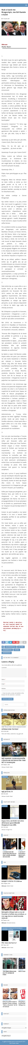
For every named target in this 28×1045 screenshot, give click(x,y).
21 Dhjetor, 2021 (6, 883)
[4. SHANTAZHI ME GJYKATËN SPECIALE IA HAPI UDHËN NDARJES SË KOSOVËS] (10, 843)
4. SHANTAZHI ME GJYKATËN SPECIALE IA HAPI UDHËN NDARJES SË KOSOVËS (9, 854)
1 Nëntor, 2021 (6, 920)
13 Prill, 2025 (5, 731)
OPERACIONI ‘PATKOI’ (10, 729)
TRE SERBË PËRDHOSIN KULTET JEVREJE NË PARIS (9, 973)
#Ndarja (17, 650)
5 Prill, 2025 (5, 794)
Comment (4, 667)
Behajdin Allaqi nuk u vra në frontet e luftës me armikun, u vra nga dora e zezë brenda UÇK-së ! (14, 915)
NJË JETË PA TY (7, 792)
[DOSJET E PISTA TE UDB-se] (14, 872)
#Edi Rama (20, 647)
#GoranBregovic (7, 650)
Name (3, 679)
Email (3, 684)
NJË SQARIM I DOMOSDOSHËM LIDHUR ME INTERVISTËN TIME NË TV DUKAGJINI (14, 760)
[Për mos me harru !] (14, 934)
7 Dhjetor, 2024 (6, 764)
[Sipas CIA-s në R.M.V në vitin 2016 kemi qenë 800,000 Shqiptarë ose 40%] (14, 812)
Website (4, 688)
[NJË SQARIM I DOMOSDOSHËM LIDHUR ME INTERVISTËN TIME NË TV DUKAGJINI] (14, 749)
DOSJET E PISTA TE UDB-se (12, 881)
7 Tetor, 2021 (6, 945)
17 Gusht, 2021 (6, 18)
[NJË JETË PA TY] (14, 783)
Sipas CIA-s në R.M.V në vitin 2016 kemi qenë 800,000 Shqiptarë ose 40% (13, 823)
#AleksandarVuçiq (10, 647)
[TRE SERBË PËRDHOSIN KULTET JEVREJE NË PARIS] (10, 963)
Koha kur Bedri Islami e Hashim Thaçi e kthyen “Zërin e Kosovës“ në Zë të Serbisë (10, 1004)
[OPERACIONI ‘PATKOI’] (14, 720)
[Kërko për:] (14, 704)
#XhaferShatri (6, 652)
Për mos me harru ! (9, 943)
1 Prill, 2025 (5, 827)
